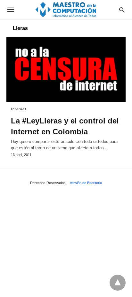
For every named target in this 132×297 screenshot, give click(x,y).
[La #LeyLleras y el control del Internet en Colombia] (66, 69)
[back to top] (118, 283)
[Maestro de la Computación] (65, 9)
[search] (122, 9)
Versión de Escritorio (86, 183)
